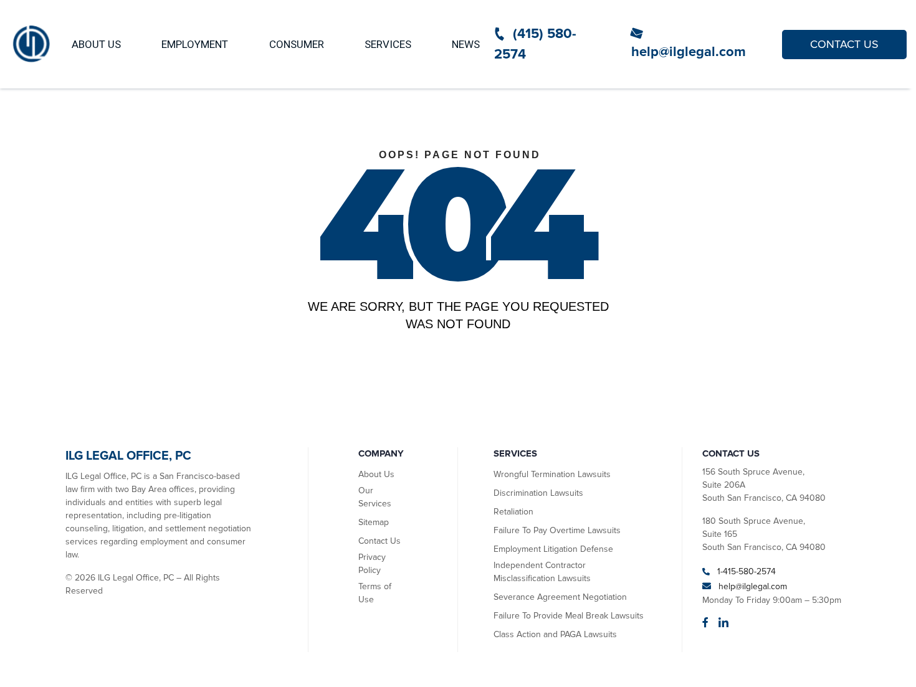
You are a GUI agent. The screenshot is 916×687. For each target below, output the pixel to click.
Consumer (296, 44)
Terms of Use (374, 593)
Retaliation (513, 511)
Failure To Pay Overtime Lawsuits (557, 530)
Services (388, 44)
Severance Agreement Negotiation (560, 597)
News (466, 44)
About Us (96, 44)
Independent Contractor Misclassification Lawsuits (542, 572)
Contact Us (379, 541)
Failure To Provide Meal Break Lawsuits (569, 615)
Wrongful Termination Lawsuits (552, 474)
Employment (194, 44)
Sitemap (373, 522)
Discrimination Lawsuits (538, 493)
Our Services (374, 497)
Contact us (844, 44)
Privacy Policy (372, 564)
